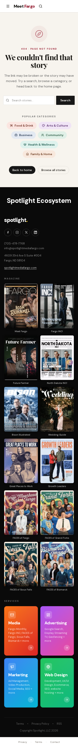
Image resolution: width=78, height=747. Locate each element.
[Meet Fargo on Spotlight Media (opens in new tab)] (21, 306)
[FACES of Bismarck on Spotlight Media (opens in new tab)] (57, 564)
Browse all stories (53, 170)
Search (65, 100)
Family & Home (41, 154)
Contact (55, 742)
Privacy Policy (40, 723)
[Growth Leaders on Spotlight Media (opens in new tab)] (57, 461)
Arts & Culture (57, 125)
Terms (20, 723)
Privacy (22, 742)
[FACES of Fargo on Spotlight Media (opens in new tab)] (21, 512)
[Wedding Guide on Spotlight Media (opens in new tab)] (57, 409)
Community (54, 135)
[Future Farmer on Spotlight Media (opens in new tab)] (21, 357)
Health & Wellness (41, 144)
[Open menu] (8, 6)
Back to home (22, 170)
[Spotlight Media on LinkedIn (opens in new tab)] (35, 232)
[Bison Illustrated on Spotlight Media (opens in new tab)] (21, 409)
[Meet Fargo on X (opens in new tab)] (26, 232)
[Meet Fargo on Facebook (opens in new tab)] (8, 232)
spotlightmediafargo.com (20, 267)
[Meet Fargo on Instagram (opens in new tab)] (17, 232)
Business (25, 135)
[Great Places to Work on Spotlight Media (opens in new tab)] (21, 461)
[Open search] (40, 6)
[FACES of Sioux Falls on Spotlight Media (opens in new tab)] (21, 564)
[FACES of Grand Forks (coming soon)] (57, 512)
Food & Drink (24, 125)
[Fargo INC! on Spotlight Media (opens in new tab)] (57, 306)
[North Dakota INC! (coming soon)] (57, 357)
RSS (59, 723)
